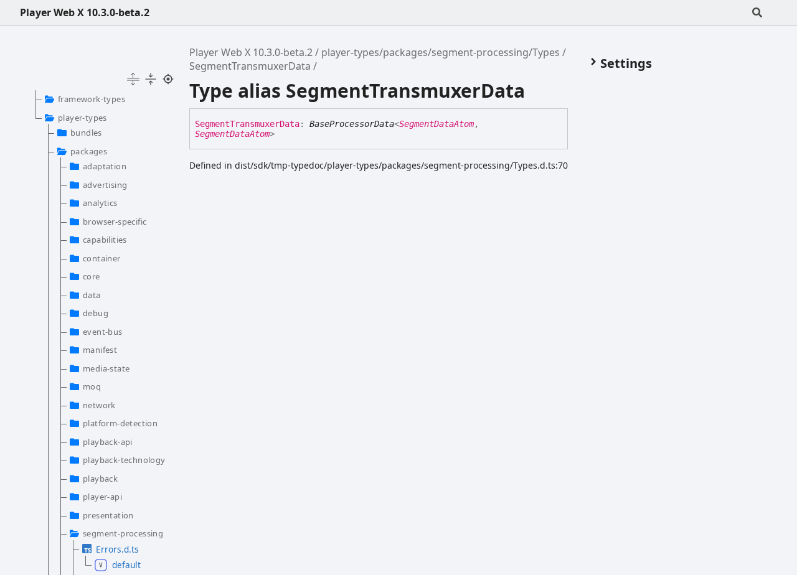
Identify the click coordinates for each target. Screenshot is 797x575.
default (126, 565)
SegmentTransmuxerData (250, 66)
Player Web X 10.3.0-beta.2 (84, 12)
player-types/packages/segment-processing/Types (440, 52)
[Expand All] (133, 79)
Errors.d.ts (117, 549)
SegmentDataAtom (436, 124)
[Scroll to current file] (168, 79)
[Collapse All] (150, 79)
